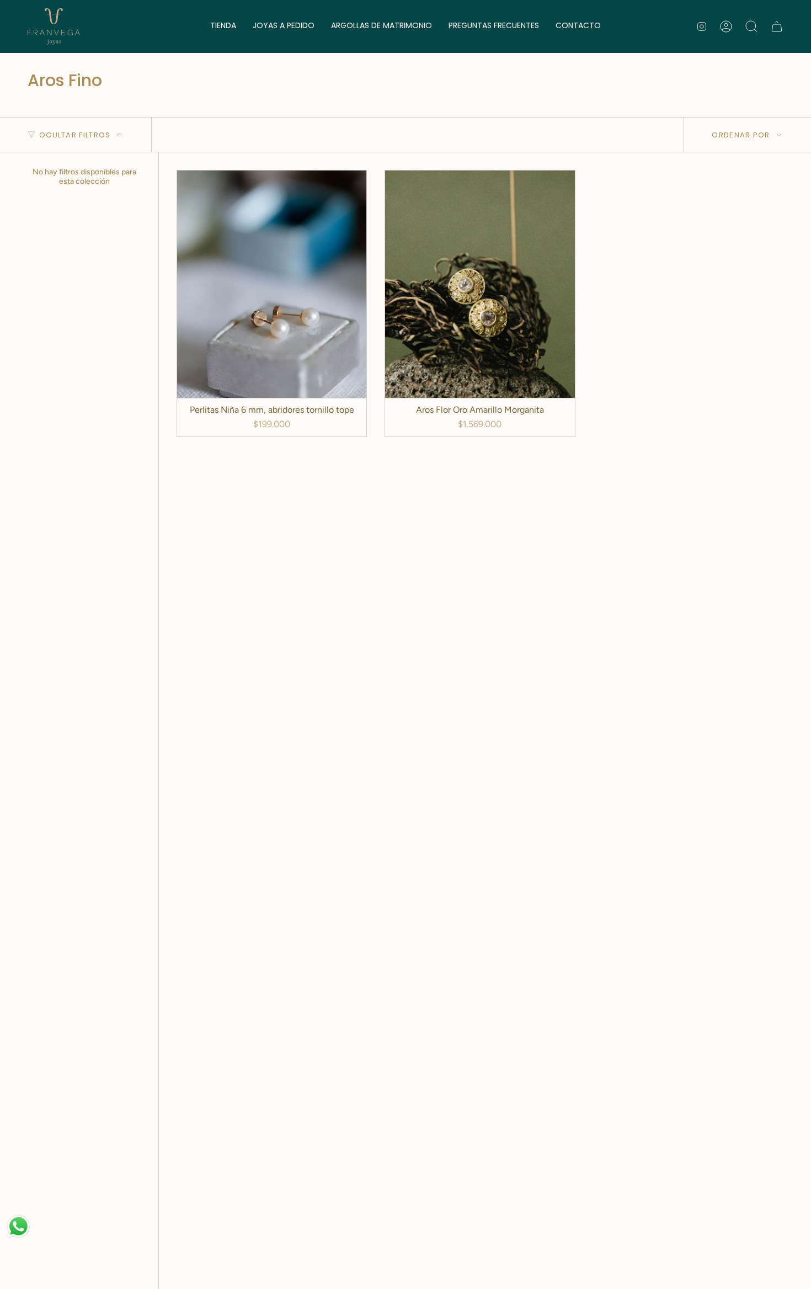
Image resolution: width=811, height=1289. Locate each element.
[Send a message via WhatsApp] (18, 1226)
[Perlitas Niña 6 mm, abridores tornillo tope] (271, 284)
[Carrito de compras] (776, 26)
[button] (223, 26)
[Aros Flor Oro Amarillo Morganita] (479, 284)
